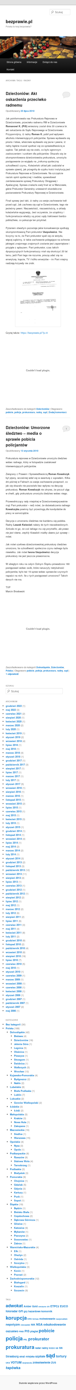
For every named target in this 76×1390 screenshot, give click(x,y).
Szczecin (19, 1290)
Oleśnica (19, 1052)
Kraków (18, 1118)
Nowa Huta (20, 1122)
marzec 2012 (13, 909)
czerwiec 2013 (14, 885)
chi (48, 1306)
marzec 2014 (13, 850)
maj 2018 (11, 749)
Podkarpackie (17, 1153)
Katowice (19, 1228)
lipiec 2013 (12, 881)
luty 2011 (11, 936)
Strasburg (12, 1356)
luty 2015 (11, 823)
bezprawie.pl (19, 21)
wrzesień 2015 (14, 803)
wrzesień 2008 (14, 983)
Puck (17, 1196)
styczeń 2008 (13, 995)
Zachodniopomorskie (22, 1278)
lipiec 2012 (12, 901)
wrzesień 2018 (14, 741)
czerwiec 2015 (14, 811)
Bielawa (18, 1036)
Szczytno (19, 1263)
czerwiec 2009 (14, 975)
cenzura (42, 1306)
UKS (8, 1362)
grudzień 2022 (14, 706)
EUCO (64, 1306)
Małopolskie (17, 1114)
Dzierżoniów (42, 409)
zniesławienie (41, 1362)
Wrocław (19, 1071)
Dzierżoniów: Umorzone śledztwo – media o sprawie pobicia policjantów (28, 436)
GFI (20, 1311)
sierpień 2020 (13, 717)
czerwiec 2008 (14, 987)
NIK (33, 1324)
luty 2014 (11, 854)
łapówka (13, 1367)
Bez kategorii (13, 1024)
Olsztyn (18, 1255)
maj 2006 (11, 1010)
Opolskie (15, 1141)
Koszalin (19, 1286)
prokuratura (28, 412)
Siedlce (18, 1134)
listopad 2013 (13, 866)
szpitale (40, 1356)
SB (57, 1348)
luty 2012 (11, 913)
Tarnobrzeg (20, 1165)
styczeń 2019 (13, 737)
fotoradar (12, 1311)
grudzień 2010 (14, 940)
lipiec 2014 (12, 842)
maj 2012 (11, 905)
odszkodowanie (54, 1324)
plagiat (34, 1331)
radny (39, 412)
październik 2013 (15, 870)
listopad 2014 (13, 835)
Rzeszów (19, 1157)
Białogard (19, 1282)
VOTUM (16, 1362)
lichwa (35, 1318)
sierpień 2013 (13, 878)
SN (61, 1348)
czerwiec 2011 (14, 925)
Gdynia (18, 1188)
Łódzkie (14, 1106)
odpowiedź (12, 674)
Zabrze (18, 1243)
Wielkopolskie (18, 1267)
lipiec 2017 (12, 772)
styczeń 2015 (13, 827)
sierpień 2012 (13, 897)
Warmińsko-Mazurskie (22, 1247)
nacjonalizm (61, 1318)
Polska (9, 670)
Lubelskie (15, 1087)
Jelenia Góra (21, 1044)
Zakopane (19, 1126)
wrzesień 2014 (14, 838)
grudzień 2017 (14, 760)
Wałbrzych (20, 1067)
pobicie (9, 412)
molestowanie (47, 1318)
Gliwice (18, 1223)
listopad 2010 (13, 944)
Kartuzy (18, 1192)
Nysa (17, 1145)
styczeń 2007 (13, 1007)
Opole (17, 1149)
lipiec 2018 (12, 745)
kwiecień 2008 (14, 991)
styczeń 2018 (13, 756)
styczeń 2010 (13, 971)
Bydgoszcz (20, 1079)
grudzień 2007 (14, 999)
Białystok (19, 1173)
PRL (25, 1339)
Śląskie (14, 1204)
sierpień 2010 (13, 956)
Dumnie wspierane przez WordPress (38, 1383)
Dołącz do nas (50, 61)
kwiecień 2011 (14, 932)
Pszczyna (19, 1235)
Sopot (17, 1200)
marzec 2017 (13, 776)
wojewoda (27, 1362)
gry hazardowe (32, 1311)
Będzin (18, 1208)
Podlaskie (15, 1169)
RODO (52, 1348)
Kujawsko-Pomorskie (22, 1075)
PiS (27, 1331)
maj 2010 (11, 967)
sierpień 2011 (13, 917)
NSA (39, 1324)
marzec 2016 (13, 796)
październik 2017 (15, 764)
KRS (29, 1318)
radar (38, 1348)
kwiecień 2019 (14, 733)
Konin (17, 1270)
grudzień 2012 (14, 889)
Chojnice (19, 1181)
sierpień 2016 (13, 791)
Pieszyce (19, 1055)
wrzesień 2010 (14, 952)
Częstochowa (21, 1216)
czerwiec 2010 (14, 964)
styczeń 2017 (13, 784)
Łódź (17, 1110)
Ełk (16, 1251)
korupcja (16, 1317)
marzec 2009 (13, 979)
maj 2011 (11, 928)
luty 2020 (11, 729)
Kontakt (10, 69)
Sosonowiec (21, 1239)
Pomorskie (16, 1177)
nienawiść (25, 1324)
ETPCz (54, 1306)
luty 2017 (11, 780)
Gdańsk (18, 1184)
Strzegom (19, 1059)
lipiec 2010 (12, 960)
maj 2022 (11, 709)
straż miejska (26, 1356)
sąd (45, 412)
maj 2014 (11, 846)
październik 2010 (15, 948)
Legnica (18, 1048)
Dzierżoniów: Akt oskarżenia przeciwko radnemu (26, 99)
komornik (46, 1311)
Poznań (18, 1274)
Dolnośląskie (43, 667)
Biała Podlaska (22, 1091)
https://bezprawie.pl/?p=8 (34, 332)
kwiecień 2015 (14, 819)
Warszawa (19, 1138)
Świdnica (19, 1063)
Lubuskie (15, 1098)
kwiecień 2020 (14, 721)
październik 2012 (15, 893)
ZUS (53, 1362)
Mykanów (19, 1231)
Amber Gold (31, 1306)
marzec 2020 (13, 725)
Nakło (17, 1083)
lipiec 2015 (12, 807)
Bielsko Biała (21, 1212)
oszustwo (12, 1331)
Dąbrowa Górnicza (24, 1220)
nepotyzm (13, 1324)
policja (17, 412)
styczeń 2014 (13, 858)
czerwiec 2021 (14, 713)
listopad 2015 (13, 799)
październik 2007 (15, 1003)
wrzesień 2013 (14, 874)
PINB (21, 1331)
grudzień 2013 (14, 862)
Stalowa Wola (22, 1161)
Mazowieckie (17, 1130)
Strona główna (14, 61)
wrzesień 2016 (14, 788)
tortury (61, 1356)
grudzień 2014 (14, 831)
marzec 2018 (13, 752)
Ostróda (18, 1259)
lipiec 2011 (12, 921)
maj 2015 (11, 815)
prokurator (38, 1339)
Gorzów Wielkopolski (26, 1102)
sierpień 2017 (13, 768)
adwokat (14, 1305)
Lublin (17, 1094)
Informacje (32, 61)
